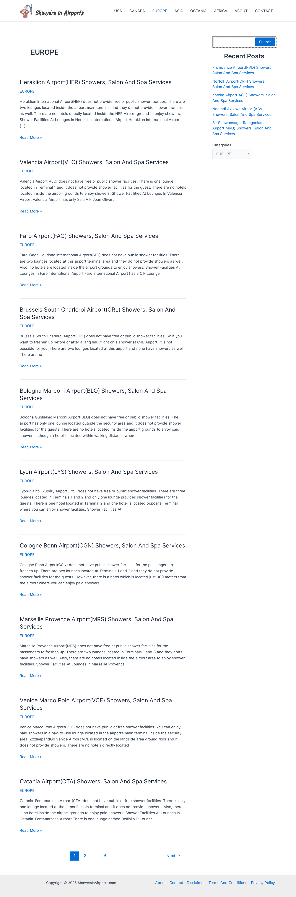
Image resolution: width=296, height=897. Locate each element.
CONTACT (264, 11)
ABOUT (241, 11)
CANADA (137, 11)
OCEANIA (198, 11)
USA (118, 11)
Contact (176, 883)
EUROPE (159, 11)
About (160, 883)
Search (265, 42)
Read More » (31, 138)
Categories (221, 145)
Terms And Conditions (227, 883)
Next (173, 855)
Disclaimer (196, 883)
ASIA (178, 11)
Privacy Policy (263, 883)
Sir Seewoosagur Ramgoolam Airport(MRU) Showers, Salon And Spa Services (242, 128)
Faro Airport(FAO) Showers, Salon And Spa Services (89, 235)
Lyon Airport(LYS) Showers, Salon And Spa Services (89, 471)
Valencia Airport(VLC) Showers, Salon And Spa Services (94, 162)
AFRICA (220, 11)
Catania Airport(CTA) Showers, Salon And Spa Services (93, 781)
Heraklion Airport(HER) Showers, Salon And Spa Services (96, 82)
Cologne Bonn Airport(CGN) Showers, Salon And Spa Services (102, 545)
